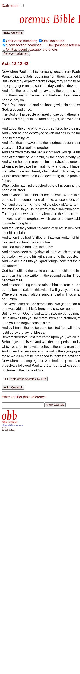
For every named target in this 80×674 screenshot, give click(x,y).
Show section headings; (24, 45)
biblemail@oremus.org (12, 425)
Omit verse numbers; (21, 41)
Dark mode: (10, 5)
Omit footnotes (53, 41)
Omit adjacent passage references (32, 49)
